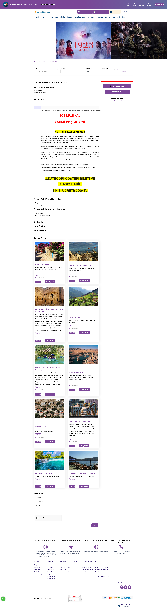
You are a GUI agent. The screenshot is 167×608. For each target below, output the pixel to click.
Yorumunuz (39, 505)
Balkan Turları (51, 576)
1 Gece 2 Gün (40, 437)
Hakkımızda (37, 567)
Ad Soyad (38, 497)
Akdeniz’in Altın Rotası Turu (44, 473)
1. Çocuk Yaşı (88, 68)
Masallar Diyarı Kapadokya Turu (80, 265)
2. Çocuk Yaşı (104, 68)
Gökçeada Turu (40, 426)
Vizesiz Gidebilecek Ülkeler (103, 576)
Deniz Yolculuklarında (101, 567)
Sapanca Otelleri (65, 567)
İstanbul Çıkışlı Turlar (87, 569)
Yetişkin (62, 68)
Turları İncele (158, 4)
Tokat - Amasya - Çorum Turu (79, 422)
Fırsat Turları (75, 565)
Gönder (95, 525)
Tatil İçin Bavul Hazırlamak (102, 574)
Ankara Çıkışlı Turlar (87, 565)
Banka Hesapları (38, 569)
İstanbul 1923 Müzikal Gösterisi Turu (52, 61)
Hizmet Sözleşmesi (39, 574)
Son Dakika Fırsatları (99, 17)
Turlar (39, 61)
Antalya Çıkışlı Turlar (87, 567)
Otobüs (39, 275)
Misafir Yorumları (100, 572)
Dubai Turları (50, 569)
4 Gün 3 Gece (74, 276)
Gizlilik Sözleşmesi (39, 572)
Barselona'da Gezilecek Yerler (104, 565)
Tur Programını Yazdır (118, 86)
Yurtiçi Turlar (40, 17)
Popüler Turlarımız (82, 17)
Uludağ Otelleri (64, 572)
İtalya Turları (50, 567)
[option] (83, 40)
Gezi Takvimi (113, 17)
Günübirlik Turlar (67, 17)
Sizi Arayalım (117, 92)
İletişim (122, 17)
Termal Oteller (64, 569)
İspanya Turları (51, 578)
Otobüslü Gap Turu (76, 372)
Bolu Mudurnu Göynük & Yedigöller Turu (83, 473)
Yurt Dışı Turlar (53, 17)
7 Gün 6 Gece (74, 328)
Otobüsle (73, 479)
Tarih (37, 68)
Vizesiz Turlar (51, 572)
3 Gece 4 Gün (40, 277)
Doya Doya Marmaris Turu (44, 264)
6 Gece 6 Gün (74, 385)
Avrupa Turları (51, 574)
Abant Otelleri (64, 565)
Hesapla (124, 71)
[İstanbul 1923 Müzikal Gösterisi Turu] (83, 40)
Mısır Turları (50, 565)
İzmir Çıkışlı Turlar (86, 572)
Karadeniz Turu (74, 317)
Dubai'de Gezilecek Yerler (102, 569)
